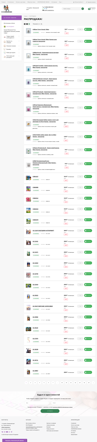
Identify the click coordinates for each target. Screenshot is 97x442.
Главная (3, 2)
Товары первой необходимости (32, 430)
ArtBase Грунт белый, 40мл (41, 29)
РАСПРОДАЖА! (29, 425)
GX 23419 (35, 284)
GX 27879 (35, 338)
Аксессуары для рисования (52, 430)
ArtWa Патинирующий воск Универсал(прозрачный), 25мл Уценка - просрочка (44, 162)
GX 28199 (35, 349)
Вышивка (49, 427)
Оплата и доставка (20, 2)
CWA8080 (35, 187)
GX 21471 (35, 252)
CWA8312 (35, 198)
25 (88, 382)
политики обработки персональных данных (63, 407)
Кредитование (74, 434)
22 (75, 382)
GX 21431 (35, 241)
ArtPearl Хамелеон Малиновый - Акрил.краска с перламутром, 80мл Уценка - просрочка (46, 106)
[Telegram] (44, 9)
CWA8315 (35, 209)
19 (62, 382)
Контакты (73, 432)
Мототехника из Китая (31, 423)
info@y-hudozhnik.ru (49, 10)
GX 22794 (35, 274)
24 (84, 382)
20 (66, 382)
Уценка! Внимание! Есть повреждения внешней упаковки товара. (34, 427)
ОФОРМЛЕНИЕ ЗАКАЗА (43, 2)
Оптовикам (54, 2)
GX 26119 (35, 328)
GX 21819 (35, 263)
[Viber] (46, 9)
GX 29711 (35, 360)
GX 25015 (35, 295)
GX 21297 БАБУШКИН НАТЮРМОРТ (43, 230)
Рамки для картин (50, 428)
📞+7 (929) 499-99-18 (48, 7)
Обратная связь (31, 2)
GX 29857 (35, 370)
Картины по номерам (51, 423)
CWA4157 (35, 176)
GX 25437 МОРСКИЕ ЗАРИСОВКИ (43, 306)
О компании (11, 2)
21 (70, 382)
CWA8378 (35, 220)
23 (79, 382)
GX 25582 (35, 317)
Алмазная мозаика (51, 425)
